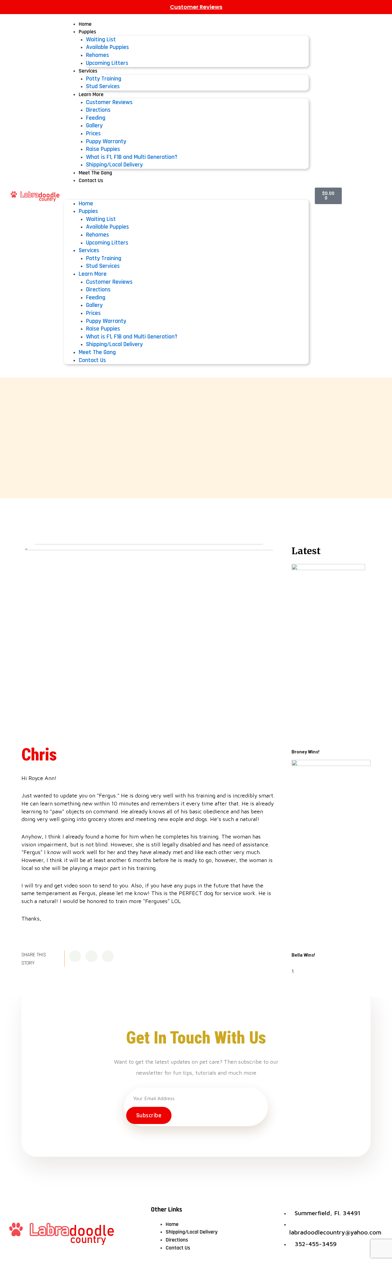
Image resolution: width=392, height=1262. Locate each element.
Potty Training (103, 79)
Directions (98, 110)
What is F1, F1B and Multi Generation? (131, 157)
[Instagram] (377, 195)
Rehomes (97, 55)
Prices (93, 133)
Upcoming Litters (107, 63)
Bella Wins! (303, 955)
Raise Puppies (103, 149)
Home (85, 24)
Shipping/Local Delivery (114, 165)
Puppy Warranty (106, 141)
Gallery (94, 125)
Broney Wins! (305, 752)
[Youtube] (362, 195)
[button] (186, 196)
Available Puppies (107, 47)
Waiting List (101, 39)
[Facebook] (347, 195)
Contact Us (91, 180)
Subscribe (149, 1115)
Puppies (87, 31)
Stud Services (103, 86)
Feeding (95, 118)
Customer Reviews (196, 7)
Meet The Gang (95, 172)
